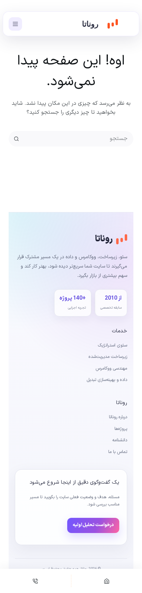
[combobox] (78, 139)
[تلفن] (35, 581)
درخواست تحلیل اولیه (93, 525)
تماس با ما (117, 452)
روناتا (90, 24)
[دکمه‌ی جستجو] (16, 139)
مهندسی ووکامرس (111, 368)
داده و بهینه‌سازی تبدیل (107, 379)
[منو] (15, 24)
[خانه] (107, 581)
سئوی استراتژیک (112, 345)
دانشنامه (119, 440)
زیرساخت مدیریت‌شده (108, 356)
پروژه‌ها (120, 428)
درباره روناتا (118, 417)
